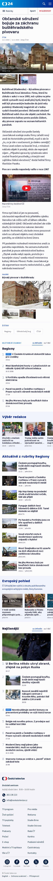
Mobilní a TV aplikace (12, 847)
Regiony (7, 331)
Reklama (32, 814)
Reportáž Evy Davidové (12, 203)
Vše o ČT (6, 853)
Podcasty (6, 831)
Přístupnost (34, 876)
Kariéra (31, 836)
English (5, 876)
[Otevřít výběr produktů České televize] (50, 4)
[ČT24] (7, 3)
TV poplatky (7, 820)
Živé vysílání (7, 814)
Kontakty (32, 853)
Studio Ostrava (34, 825)
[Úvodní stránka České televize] (13, 778)
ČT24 (4, 37)
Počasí (5, 836)
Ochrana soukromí (18, 876)
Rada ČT (31, 831)
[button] (26, 188)
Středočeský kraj (24, 331)
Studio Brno (33, 820)
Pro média (32, 809)
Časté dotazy (34, 847)
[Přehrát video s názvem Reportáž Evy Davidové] (26, 188)
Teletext (6, 825)
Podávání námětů (36, 842)
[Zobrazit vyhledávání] (44, 4)
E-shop (5, 842)
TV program (7, 809)
